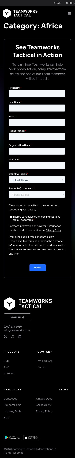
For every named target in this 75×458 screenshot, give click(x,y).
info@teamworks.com (17, 330)
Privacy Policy (44, 411)
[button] (69, 13)
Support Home (12, 405)
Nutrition (9, 373)
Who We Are (45, 360)
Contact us (10, 398)
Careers (42, 367)
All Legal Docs (44, 398)
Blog (6, 417)
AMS (6, 367)
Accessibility (43, 405)
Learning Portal (13, 411)
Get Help (70, 3)
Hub (6, 360)
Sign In (57, 3)
